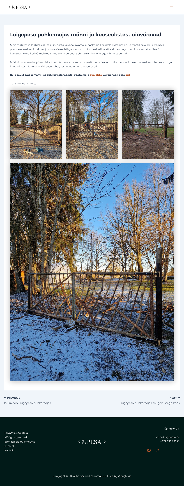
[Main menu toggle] (171, 7)
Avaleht (9, 446)
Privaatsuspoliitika (16, 433)
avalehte (96, 75)
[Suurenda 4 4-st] (169, 168)
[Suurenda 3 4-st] (169, 94)
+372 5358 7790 (170, 441)
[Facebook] (149, 450)
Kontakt (9, 450)
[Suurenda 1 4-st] (57, 94)
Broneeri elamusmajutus (19, 441)
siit (128, 75)
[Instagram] (157, 450)
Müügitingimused (15, 437)
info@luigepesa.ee (168, 437)
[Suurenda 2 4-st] (113, 94)
